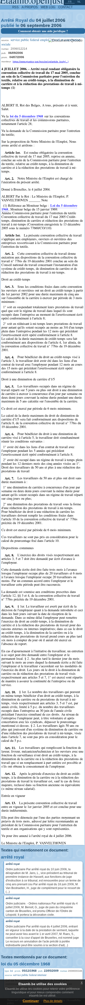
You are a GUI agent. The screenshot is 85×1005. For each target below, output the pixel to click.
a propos (30, 7)
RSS (15, 7)
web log (48, 7)
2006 (60, 20)
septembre (38, 25)
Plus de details (52, 1001)
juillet (48, 20)
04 (38, 20)
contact (65, 7)
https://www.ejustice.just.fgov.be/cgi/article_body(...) (40, 61)
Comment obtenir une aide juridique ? (43, 31)
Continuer (31, 1001)
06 (23, 25)
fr (70, 1)
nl (79, 1)
